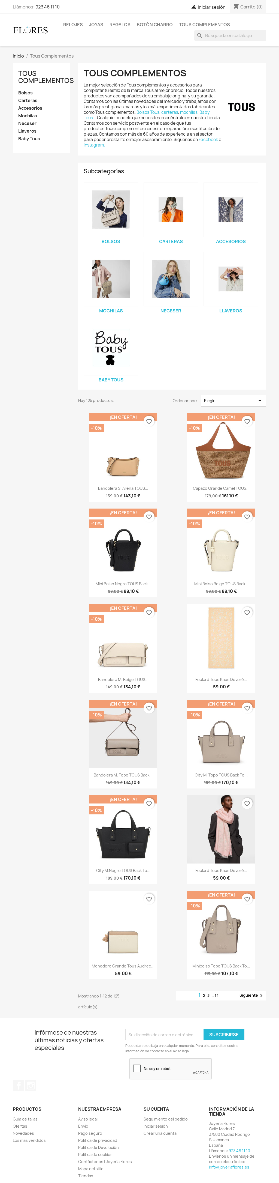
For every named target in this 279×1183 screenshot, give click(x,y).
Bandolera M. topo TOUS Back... (123, 775)
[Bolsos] (111, 210)
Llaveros (27, 131)
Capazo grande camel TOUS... (221, 488)
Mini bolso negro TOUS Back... (123, 583)
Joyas (96, 25)
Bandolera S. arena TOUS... (123, 488)
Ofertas (20, 1126)
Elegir (233, 401)
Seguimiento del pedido (166, 1119)
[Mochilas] (111, 279)
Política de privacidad (97, 1140)
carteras (169, 112)
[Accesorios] (231, 210)
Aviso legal (88, 1119)
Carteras (27, 100)
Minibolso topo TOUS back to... (221, 966)
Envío (83, 1126)
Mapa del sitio (91, 1168)
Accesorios (30, 108)
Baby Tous (29, 139)
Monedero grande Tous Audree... (123, 966)
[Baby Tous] (111, 348)
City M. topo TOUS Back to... (221, 775)
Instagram (30, 1085)
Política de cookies (95, 1154)
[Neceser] (171, 279)
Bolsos (25, 93)
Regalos (120, 25)
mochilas (189, 112)
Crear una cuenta (160, 1133)
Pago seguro (90, 1133)
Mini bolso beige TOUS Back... (221, 583)
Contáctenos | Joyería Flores (105, 1161)
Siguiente (252, 995)
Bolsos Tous (148, 112)
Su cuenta (156, 1109)
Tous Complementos (204, 25)
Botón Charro (155, 25)
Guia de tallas (25, 1119)
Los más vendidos (29, 1140)
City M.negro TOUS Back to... (123, 870)
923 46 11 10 (47, 7)
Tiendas (85, 1175)
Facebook (209, 139)
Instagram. (94, 145)
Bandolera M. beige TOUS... (123, 679)
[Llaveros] (231, 279)
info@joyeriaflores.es (229, 1167)
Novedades (23, 1133)
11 (217, 995)
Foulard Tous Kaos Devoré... (221, 679)
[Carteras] (171, 210)
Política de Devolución (98, 1147)
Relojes (73, 25)
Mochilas (27, 116)
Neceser (27, 123)
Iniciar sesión (156, 1126)
